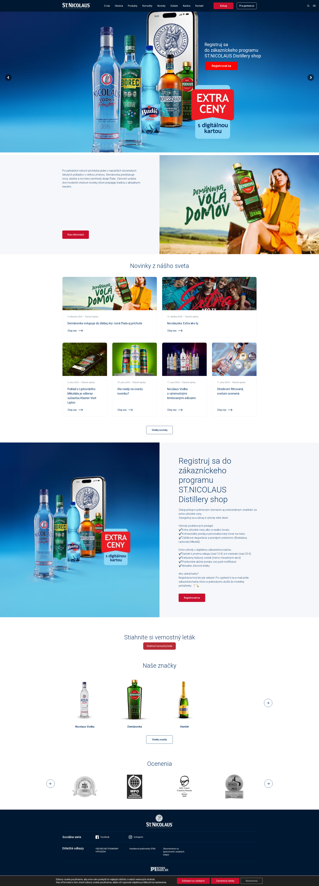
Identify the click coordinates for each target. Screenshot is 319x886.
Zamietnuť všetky (225, 881)
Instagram (138, 837)
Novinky (161, 5)
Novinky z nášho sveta (159, 265)
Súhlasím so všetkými (193, 881)
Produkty (132, 5)
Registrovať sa (192, 597)
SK (314, 5)
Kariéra (186, 5)
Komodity (147, 5)
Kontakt (199, 5)
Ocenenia (159, 763)
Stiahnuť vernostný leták (159, 646)
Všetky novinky (159, 430)
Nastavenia (252, 881)
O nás (107, 5)
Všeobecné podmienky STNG (142, 849)
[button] (51, 703)
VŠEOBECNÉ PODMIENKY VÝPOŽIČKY (107, 850)
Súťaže (174, 5)
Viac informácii (75, 234)
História (119, 5)
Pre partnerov (246, 5)
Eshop (223, 5)
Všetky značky (159, 739)
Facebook (105, 837)
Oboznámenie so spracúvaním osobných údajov (173, 852)
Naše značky (159, 665)
